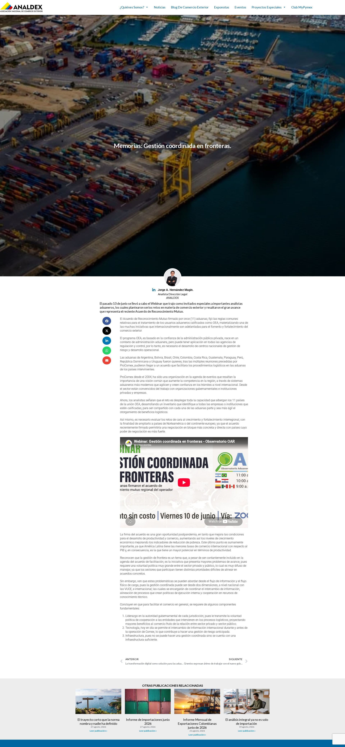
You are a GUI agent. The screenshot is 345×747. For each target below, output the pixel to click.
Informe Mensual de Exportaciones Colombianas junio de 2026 (197, 723)
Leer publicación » (98, 730)
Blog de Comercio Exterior (190, 7)
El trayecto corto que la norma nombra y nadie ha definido (98, 721)
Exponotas (221, 7)
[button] (106, 321)
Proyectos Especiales (267, 7)
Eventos (240, 7)
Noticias (159, 7)
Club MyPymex (301, 7)
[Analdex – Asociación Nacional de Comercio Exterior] (21, 11)
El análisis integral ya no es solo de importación (246, 721)
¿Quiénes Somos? (132, 7)
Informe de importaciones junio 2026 (148, 721)
